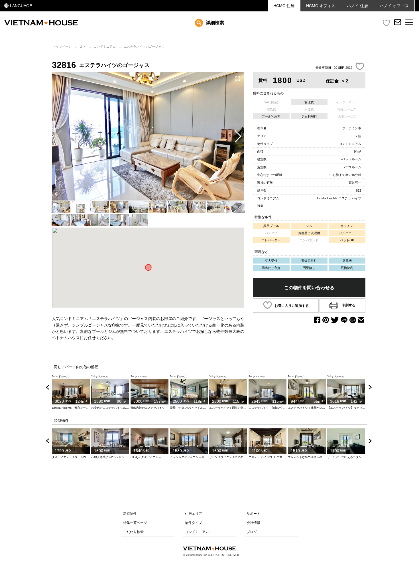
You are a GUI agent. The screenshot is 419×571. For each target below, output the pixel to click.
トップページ (62, 46)
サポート (253, 514)
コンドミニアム (105, 46)
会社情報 (253, 523)
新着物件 (130, 514)
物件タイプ (193, 523)
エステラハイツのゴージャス (144, 46)
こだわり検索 (133, 532)
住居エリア (193, 514)
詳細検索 (215, 22)
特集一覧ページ (135, 523)
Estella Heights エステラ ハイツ (339, 198)
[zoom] (238, 79)
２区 (83, 46)
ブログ (252, 532)
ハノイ (394, 5)
